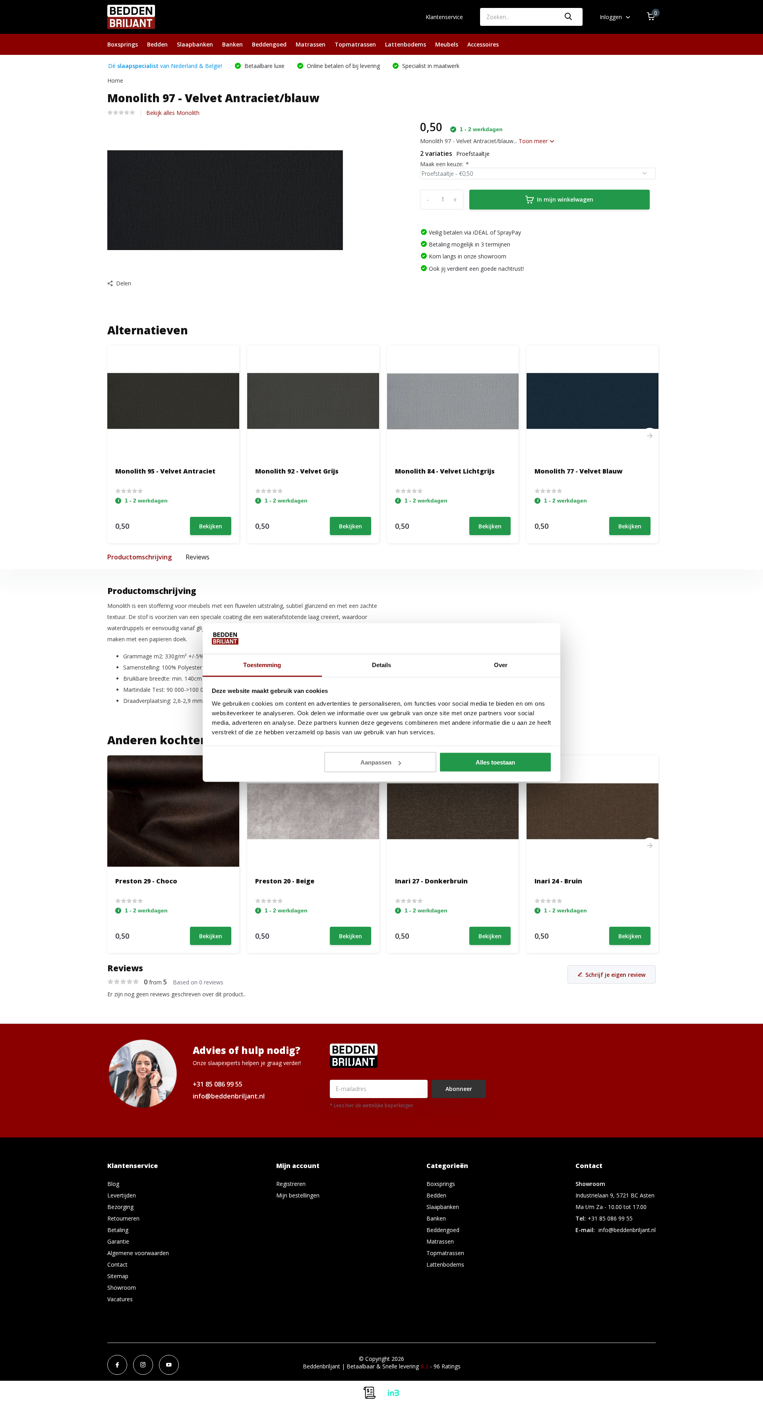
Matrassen (310, 44)
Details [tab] (381, 664)
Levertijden (121, 1195)
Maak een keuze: (444, 164)
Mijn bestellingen (298, 1195)
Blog (113, 1184)
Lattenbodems (405, 44)
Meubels (446, 44)
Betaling (117, 1230)
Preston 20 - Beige (284, 881)
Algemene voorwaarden (138, 1253)
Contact (117, 1264)
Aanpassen (375, 762)
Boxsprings (122, 44)
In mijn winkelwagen (565, 199)
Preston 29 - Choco (146, 881)
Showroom (121, 1287)
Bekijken (210, 526)
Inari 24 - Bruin (558, 881)
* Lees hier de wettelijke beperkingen (371, 1105)
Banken (232, 44)
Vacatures (120, 1299)
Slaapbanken (195, 44)
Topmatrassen (355, 44)
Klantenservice (444, 17)
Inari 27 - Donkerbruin (431, 881)
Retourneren (123, 1218)
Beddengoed (269, 44)
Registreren (291, 1184)
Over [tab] (500, 664)
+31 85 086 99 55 (217, 1084)
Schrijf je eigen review (615, 974)
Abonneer (458, 1089)
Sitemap (117, 1276)
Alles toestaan (495, 762)
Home (115, 80)
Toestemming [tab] (262, 664)
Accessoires (483, 44)
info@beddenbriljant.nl (229, 1096)
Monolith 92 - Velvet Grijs (297, 471)
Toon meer (534, 141)
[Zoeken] (569, 17)
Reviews (197, 557)
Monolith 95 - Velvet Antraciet (165, 471)
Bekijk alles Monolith (172, 112)
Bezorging (120, 1207)
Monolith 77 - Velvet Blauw (578, 471)
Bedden (157, 44)
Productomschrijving (139, 557)
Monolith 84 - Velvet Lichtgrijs (445, 471)
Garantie (118, 1241)
